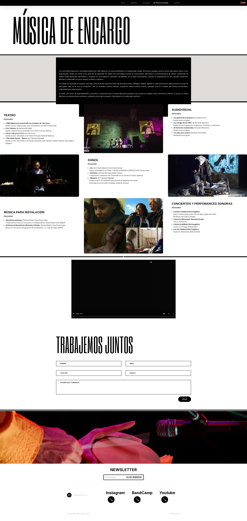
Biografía (134, 3)
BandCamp (142, 492)
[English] (242, 2)
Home (123, 3)
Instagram (115, 492)
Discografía (146, 3)
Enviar (184, 399)
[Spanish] (244, 2)
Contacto (177, 3)
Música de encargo (162, 3)
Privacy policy (175, 514)
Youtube (167, 492)
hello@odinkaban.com (80, 495)
